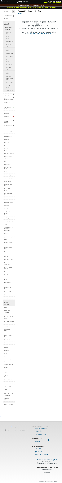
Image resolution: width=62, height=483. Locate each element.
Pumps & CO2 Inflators (7, 329)
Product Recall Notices (40, 434)
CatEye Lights (9, 41)
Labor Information (8, 404)
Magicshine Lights (9, 60)
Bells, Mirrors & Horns (8, 149)
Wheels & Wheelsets (6, 399)
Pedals (6, 326)
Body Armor (7, 164)
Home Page (7, 95)
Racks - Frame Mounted (8, 336)
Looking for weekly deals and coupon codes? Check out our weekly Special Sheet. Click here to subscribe (31, 7)
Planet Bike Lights (9, 72)
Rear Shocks (7, 339)
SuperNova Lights (9, 86)
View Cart (52, 1)
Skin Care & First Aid (8, 360)
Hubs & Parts (7, 298)
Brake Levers (7, 181)
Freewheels (7, 274)
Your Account (38, 451)
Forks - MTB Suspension (7, 263)
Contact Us (7, 102)
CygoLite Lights (8, 45)
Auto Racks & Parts (9, 132)
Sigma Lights (9, 82)
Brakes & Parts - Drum (8, 189)
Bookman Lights (8, 37)
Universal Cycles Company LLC (47, 460)
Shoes (5, 356)
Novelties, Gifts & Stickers (8, 317)
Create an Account (26, 2)
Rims (5, 343)
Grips (5, 279)
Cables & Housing (8, 202)
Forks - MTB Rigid (8, 259)
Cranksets (6, 233)
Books (5, 171)
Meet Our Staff (38, 430)
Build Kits (6, 198)
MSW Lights (9, 64)
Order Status (38, 453)
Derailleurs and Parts (8, 238)
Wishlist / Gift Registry (7, 108)
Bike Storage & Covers (8, 157)
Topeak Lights (9, 90)
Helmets (6, 295)
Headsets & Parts (8, 291)
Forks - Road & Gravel (8, 268)
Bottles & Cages (8, 175)
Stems (5, 367)
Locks (5, 307)
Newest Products (6, 112)
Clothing (6, 224)
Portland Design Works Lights (9, 78)
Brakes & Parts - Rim (8, 194)
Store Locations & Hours (8, 98)
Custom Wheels (8, 125)
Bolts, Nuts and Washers (8, 168)
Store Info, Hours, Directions (47, 474)
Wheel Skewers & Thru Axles (8, 394)
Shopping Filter (8, 15)
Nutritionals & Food (9, 321)
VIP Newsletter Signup (40, 443)
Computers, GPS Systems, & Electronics (8, 229)
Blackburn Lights (8, 33)
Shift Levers (7, 353)
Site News (37, 441)
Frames (6, 271)
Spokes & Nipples (8, 364)
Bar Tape (6, 142)
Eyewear (6, 251)
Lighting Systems (6, 303)
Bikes (5, 161)
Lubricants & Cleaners (7, 311)
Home (20, 13)
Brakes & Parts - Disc (8, 185)
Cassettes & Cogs (8, 208)
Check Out (58, 1)
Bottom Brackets (8, 178)
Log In (19, 2)
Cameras (6, 205)
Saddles (6, 347)
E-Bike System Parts (8, 248)
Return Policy (38, 433)
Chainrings (7, 218)
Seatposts (6, 350)
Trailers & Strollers (8, 380)
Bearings (6, 145)
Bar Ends (6, 139)
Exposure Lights (8, 49)
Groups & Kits (7, 282)
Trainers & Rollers (8, 383)
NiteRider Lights (8, 68)
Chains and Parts (8, 221)
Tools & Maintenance (7, 376)
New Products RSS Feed (41, 440)
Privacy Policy (38, 431)
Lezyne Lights (9, 56)
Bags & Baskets (8, 136)
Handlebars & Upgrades (7, 288)
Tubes (5, 389)
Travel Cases (7, 386)
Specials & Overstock (7, 117)
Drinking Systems (8, 242)
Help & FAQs (38, 450)
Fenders (6, 256)
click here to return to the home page (39, 33)
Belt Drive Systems (9, 153)
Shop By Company (6, 121)
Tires (5, 372)
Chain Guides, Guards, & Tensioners (7, 213)
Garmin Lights (9, 53)
